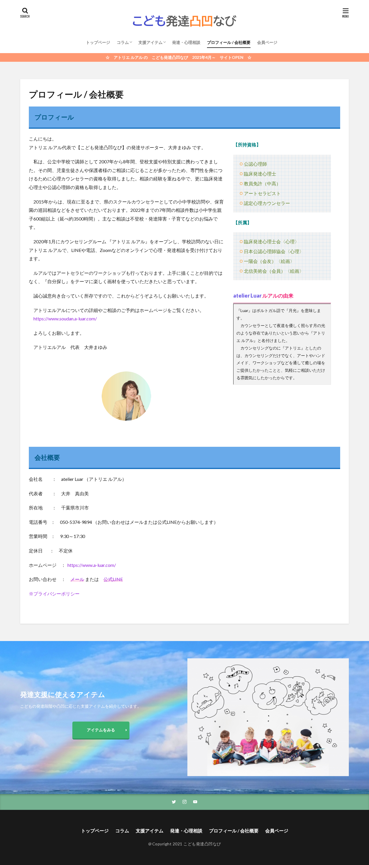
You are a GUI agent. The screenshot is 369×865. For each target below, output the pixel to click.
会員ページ (267, 42)
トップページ (98, 42)
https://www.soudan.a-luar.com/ (65, 318)
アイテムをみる (101, 729)
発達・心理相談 (186, 42)
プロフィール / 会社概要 (229, 42)
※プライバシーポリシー (54, 593)
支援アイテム (150, 42)
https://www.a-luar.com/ (91, 565)
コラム (123, 42)
